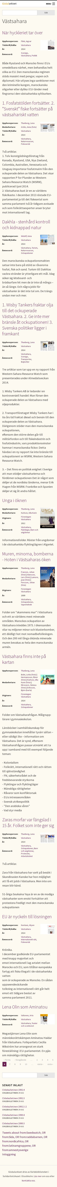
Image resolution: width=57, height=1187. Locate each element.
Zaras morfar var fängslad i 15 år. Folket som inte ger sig (28, 822)
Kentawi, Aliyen (27, 925)
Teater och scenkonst (29, 1024)
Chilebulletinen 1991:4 (13, 1089)
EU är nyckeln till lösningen (27, 917)
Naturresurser (27, 141)
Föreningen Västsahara (26, 518)
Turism (34, 248)
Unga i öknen (14, 500)
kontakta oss (28, 1180)
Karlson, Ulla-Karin (29, 513)
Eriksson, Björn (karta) (28, 689)
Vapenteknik (26, 604)
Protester (25, 853)
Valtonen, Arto (27, 1015)
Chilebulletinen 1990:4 (13, 1115)
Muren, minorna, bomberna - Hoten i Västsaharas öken (27, 556)
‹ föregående (20, 1060)
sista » (50, 1064)
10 (26, 1064)
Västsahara (26, 45)
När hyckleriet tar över (22, 33)
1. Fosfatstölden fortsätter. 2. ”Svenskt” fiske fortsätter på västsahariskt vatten (28, 108)
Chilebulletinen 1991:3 (13, 1098)
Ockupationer (27, 253)
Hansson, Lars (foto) (28, 576)
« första (7, 1060)
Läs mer (38, 1176)
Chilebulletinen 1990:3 (13, 1123)
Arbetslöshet (27, 856)
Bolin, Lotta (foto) (28, 674)
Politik (34, 55)
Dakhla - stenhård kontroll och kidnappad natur (26, 224)
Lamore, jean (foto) (30, 578)
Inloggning (9, 1154)
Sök (46, 12)
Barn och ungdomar (29, 531)
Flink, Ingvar (26, 41)
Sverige (24, 53)
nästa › (40, 1064)
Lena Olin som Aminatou (25, 1007)
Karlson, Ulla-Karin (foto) (30, 681)
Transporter (26, 359)
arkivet (9, 3)
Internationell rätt (28, 939)
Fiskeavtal (25, 144)
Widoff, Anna (26, 236)
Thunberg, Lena (27, 123)
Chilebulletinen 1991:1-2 (14, 1106)
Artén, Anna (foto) (29, 127)
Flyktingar (25, 529)
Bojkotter (25, 362)
